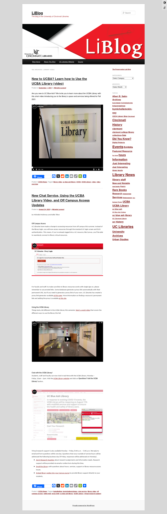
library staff (119, 179)
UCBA (78, 182)
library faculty (117, 170)
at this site (62, 298)
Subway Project (117, 202)
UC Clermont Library (119, 219)
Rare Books (119, 190)
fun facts (115, 155)
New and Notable (121, 183)
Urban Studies (120, 239)
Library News (123, 174)
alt (34, 106)
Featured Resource (122, 151)
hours (122, 155)
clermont (117, 128)
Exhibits (128, 147)
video (94, 182)
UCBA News (42, 182)
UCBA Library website (61, 379)
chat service (82, 491)
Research (117, 193)
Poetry (123, 186)
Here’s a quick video (83, 310)
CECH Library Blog (119, 116)
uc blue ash (117, 209)
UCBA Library (86, 182)
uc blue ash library (69, 182)
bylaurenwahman (118, 106)
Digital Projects (118, 142)
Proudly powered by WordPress (83, 505)
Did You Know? (121, 139)
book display (116, 103)
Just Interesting (121, 163)
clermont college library (123, 132)
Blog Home (36, 62)
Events (117, 146)
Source (80, 62)
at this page (58, 296)
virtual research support (92, 493)
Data (124, 135)
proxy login (55, 493)
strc (134, 198)
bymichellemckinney (70, 491)
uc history (118, 221)
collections (117, 135)
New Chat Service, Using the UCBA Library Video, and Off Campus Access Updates (61, 200)
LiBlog (37, 12)
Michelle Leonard (60, 88)
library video (57, 182)
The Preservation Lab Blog (121, 69)
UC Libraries (122, 226)
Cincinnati (131, 116)
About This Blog (49, 62)
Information (119, 159)
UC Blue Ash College (119, 212)
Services (117, 197)
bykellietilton (57, 491)
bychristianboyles (127, 103)
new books (116, 186)
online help (47, 493)
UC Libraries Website (66, 62)
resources (127, 193)
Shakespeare (127, 198)
